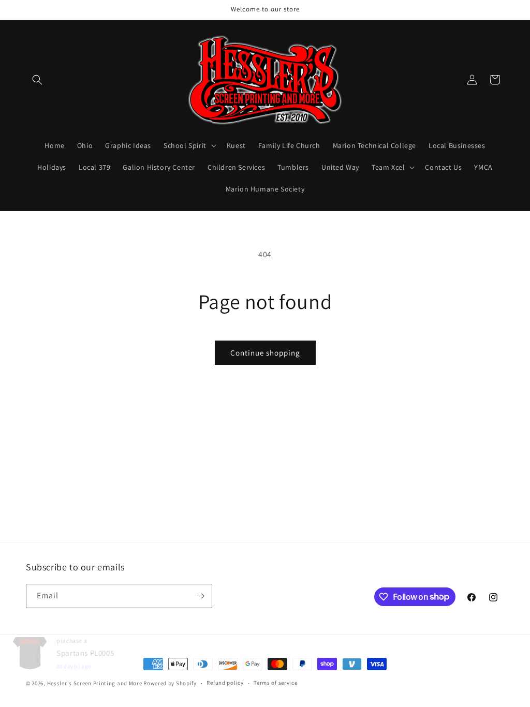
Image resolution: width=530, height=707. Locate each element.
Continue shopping (265, 353)
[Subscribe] (200, 596)
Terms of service (275, 682)
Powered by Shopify (170, 683)
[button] (37, 79)
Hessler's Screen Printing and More (94, 683)
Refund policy (225, 682)
